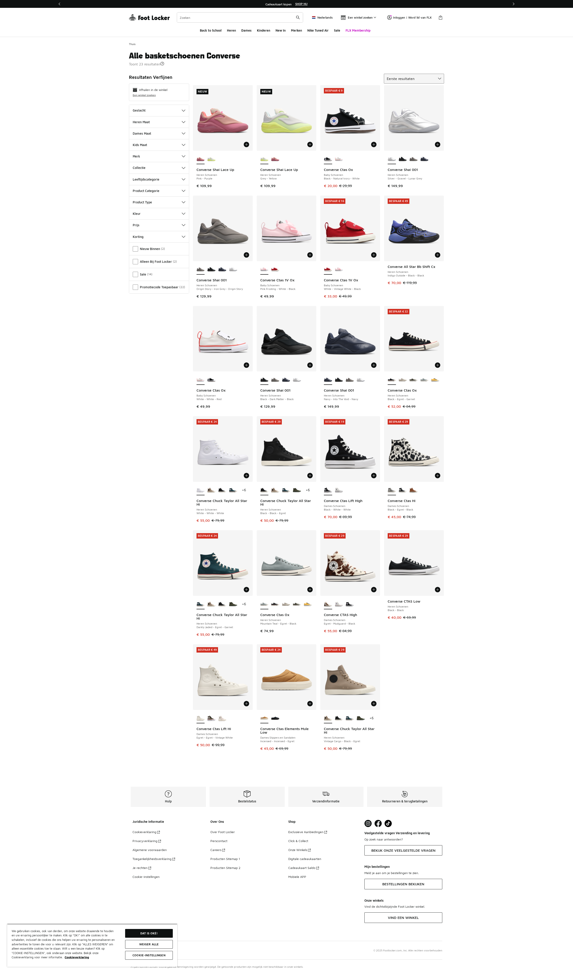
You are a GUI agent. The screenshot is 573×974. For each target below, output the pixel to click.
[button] (162, 63)
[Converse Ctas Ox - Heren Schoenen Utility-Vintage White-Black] (413, 380)
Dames (246, 30)
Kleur (137, 213)
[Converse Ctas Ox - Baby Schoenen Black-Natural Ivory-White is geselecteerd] (328, 159)
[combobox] (240, 17)
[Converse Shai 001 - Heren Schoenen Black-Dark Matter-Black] (403, 159)
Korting (138, 237)
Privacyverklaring (145, 841)
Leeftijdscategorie (146, 179)
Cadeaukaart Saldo (301, 868)
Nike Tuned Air (318, 30)
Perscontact (218, 841)
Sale (337, 30)
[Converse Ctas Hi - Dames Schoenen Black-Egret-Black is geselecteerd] (392, 490)
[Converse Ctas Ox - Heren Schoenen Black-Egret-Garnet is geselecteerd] (392, 380)
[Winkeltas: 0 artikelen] (440, 17)
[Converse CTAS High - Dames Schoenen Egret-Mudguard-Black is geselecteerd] (328, 604)
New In (281, 30)
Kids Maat (140, 145)
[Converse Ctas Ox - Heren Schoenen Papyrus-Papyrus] (403, 380)
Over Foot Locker (222, 832)
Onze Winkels (297, 850)
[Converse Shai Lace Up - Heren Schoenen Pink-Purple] (275, 159)
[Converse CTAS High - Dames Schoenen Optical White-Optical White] (339, 604)
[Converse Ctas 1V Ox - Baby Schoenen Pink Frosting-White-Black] (339, 270)
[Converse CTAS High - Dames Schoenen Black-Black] (350, 604)
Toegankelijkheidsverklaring (152, 859)
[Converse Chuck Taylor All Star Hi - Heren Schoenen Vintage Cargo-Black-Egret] (211, 490)
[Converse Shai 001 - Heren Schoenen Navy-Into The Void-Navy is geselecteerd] (328, 380)
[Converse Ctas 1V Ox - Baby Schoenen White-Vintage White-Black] (275, 270)
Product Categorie (146, 191)
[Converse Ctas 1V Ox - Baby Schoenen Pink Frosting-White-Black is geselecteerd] (264, 270)
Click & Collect (298, 841)
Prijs (136, 225)
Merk (136, 156)
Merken (296, 30)
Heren (231, 30)
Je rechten (140, 868)
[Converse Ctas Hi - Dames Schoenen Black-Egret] (403, 490)
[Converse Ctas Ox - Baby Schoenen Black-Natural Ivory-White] (211, 380)
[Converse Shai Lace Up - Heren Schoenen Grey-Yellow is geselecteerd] (264, 159)
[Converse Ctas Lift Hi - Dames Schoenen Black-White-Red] (211, 718)
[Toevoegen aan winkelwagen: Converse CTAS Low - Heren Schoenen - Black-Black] (437, 589)
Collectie (139, 168)
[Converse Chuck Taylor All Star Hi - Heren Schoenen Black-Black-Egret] (222, 490)
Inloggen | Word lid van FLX (412, 17)
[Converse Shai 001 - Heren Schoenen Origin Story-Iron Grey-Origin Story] (413, 159)
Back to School (211, 30)
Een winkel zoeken (144, 95)
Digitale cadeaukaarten (304, 859)
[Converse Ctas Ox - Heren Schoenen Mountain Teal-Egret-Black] (424, 380)
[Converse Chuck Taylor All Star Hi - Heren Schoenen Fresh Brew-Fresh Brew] (297, 490)
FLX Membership (358, 30)
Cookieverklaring (144, 832)
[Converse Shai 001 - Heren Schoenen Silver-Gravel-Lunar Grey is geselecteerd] (392, 159)
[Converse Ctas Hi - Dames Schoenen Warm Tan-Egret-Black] (413, 490)
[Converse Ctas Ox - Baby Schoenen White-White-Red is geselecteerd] (201, 380)
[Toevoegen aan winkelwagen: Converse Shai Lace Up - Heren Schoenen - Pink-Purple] (246, 144)
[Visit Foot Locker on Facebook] (378, 823)
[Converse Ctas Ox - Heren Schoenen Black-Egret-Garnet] (275, 604)
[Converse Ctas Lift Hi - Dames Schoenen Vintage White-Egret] (222, 718)
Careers (215, 850)
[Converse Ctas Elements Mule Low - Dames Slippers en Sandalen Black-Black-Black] (275, 718)
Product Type (142, 202)
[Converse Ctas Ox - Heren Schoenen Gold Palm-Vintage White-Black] (435, 380)
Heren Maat (141, 122)
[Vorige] (59, 4)
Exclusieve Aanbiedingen (305, 832)
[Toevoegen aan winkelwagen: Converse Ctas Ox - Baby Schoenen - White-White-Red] (246, 365)
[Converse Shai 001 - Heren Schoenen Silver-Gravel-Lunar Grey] (233, 270)
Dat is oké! (149, 933)
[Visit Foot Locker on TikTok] (388, 823)
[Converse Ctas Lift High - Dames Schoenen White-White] (339, 490)
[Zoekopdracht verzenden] (298, 17)
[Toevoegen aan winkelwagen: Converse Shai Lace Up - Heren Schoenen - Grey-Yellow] (310, 144)
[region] (286, 4)
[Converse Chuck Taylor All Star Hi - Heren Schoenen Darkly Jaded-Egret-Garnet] (233, 490)
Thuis (132, 44)
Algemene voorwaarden (150, 850)
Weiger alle (149, 944)
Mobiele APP (297, 877)
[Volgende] (513, 4)
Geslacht (139, 110)
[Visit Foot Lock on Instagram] (368, 823)
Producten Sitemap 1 (225, 859)
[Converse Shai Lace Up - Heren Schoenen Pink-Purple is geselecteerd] (201, 159)
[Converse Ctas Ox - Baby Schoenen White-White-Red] (339, 159)
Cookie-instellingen (146, 877)
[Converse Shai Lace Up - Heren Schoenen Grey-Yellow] (211, 159)
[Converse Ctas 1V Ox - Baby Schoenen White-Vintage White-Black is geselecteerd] (328, 270)
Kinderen (263, 30)
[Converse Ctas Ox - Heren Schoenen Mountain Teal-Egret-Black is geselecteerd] (264, 604)
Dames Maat (142, 133)
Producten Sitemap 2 (225, 868)
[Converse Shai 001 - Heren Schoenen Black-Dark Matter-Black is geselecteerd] (264, 380)
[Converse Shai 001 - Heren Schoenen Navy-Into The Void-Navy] (424, 159)
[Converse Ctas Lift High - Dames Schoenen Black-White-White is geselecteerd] (328, 490)
